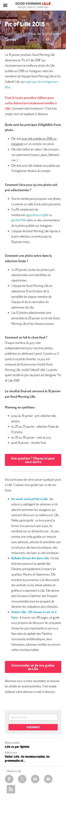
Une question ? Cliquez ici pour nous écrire (33, 460)
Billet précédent (12, 742)
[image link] (33, 5)
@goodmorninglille (37, 215)
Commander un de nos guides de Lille (33, 667)
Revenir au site (14, 770)
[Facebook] (9, 779)
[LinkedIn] (35, 779)
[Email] (48, 779)
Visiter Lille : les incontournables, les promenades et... (27, 759)
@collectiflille (18, 220)
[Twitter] (22, 779)
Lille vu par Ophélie (17, 747)
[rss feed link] (11, 789)
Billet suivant (11, 752)
